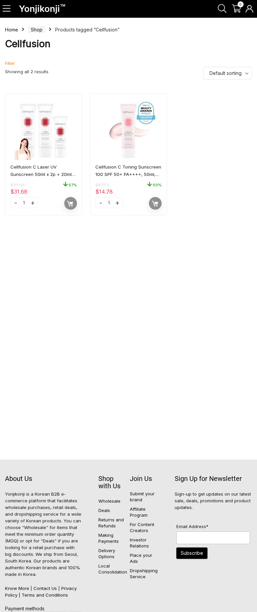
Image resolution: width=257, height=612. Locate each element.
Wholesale (109, 501)
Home (11, 29)
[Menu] (7, 9)
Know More (17, 588)
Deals (104, 510)
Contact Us (45, 588)
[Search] (222, 9)
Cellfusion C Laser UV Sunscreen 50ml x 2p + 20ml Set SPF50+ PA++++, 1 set (41, 174)
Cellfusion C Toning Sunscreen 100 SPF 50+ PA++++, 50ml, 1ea (128, 174)
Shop (36, 29)
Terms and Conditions (45, 595)
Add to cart (70, 203)
